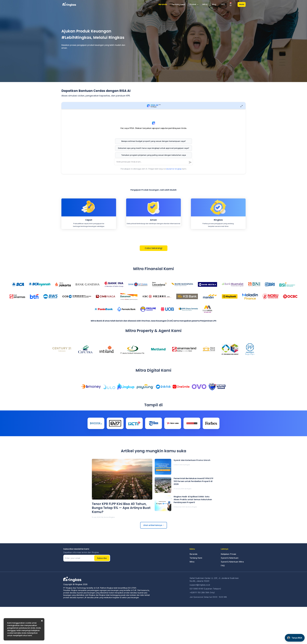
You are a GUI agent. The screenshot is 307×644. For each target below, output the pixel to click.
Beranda (163, 4)
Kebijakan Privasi (228, 554)
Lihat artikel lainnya (152, 525)
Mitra (204, 4)
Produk (193, 4)
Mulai (241, 4)
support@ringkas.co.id (200, 585)
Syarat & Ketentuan (229, 558)
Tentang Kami (178, 4)
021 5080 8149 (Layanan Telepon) (205, 588)
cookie (28, 623)
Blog (214, 4)
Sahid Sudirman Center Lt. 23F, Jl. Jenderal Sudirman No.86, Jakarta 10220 (214, 579)
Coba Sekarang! (153, 248)
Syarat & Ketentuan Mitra (232, 562)
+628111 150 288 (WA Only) (202, 592)
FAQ (223, 4)
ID (231, 5)
